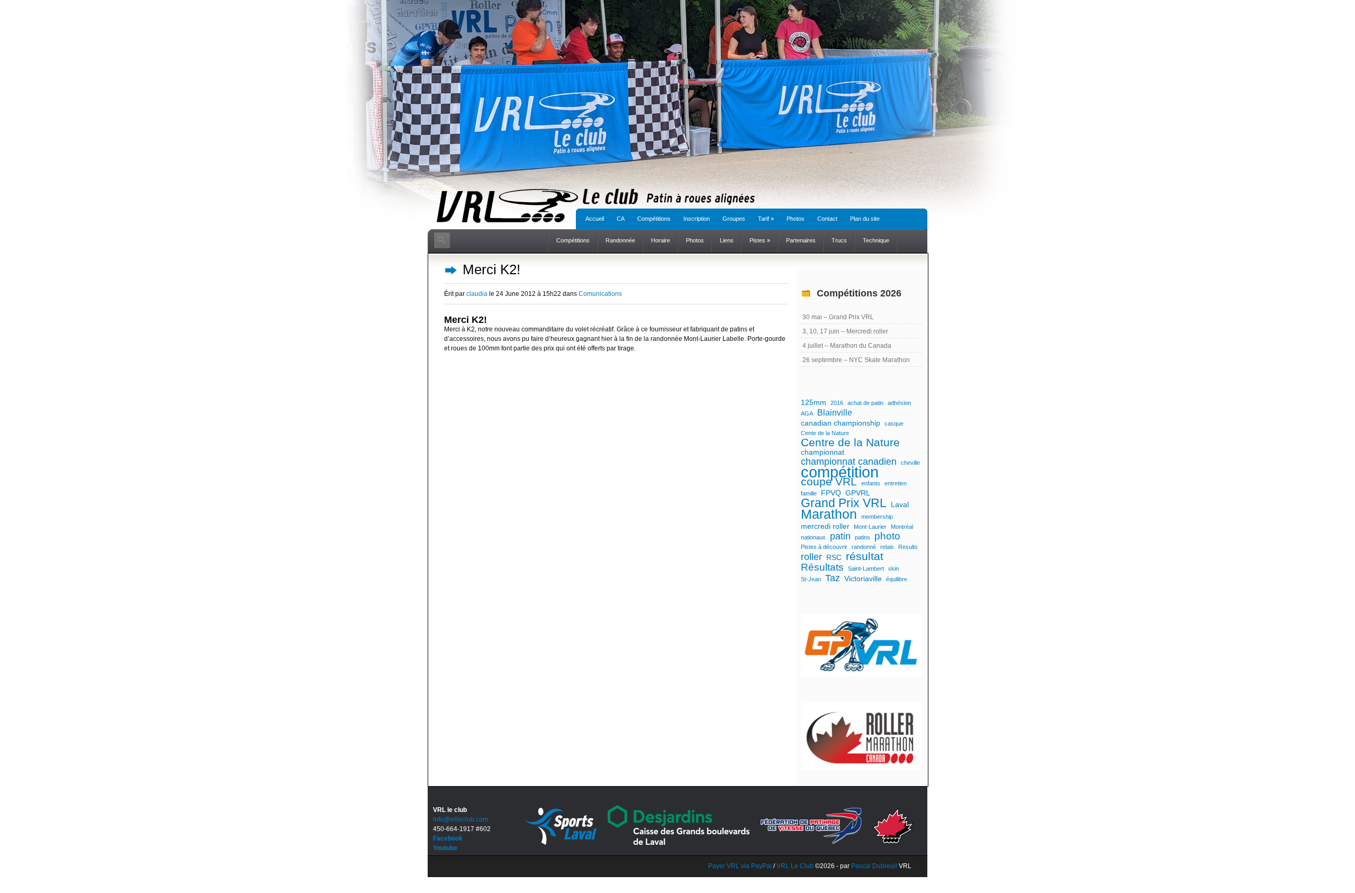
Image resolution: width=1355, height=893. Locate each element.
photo (887, 536)
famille (809, 493)
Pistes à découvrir (824, 547)
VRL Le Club (795, 866)
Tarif (766, 218)
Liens (727, 240)
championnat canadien (849, 461)
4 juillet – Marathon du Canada (846, 345)
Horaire (660, 240)
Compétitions (654, 218)
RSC (834, 557)
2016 (836, 403)
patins (862, 537)
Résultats (822, 567)
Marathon (829, 514)
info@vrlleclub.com (460, 819)
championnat (822, 452)
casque (894, 423)
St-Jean (811, 579)
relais (887, 547)
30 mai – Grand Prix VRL (838, 317)
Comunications (600, 293)
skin (893, 568)
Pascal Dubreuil (874, 866)
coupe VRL (829, 481)
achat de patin (865, 403)
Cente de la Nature (825, 433)
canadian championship (840, 423)
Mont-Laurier (870, 527)
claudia (476, 293)
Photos (796, 218)
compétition (840, 472)
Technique (876, 240)
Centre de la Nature (850, 442)
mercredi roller (825, 526)
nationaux (813, 537)
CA (621, 218)
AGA (807, 413)
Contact (827, 218)
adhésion (899, 403)
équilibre (896, 579)
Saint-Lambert (866, 568)
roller (811, 557)
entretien (895, 483)
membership (877, 516)
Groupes (733, 218)
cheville (910, 462)
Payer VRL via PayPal (740, 866)
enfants (870, 483)
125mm (813, 402)
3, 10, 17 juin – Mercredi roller (845, 331)
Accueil (594, 218)
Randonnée (620, 240)
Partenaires (801, 240)
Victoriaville (863, 578)
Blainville (834, 412)
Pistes (759, 240)
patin (840, 536)
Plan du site (865, 218)
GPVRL (857, 493)
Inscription (696, 218)
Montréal (902, 527)
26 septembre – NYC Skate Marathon (856, 360)
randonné (864, 547)
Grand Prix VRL (844, 503)
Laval (900, 504)
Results (908, 547)
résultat (864, 556)
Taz (832, 578)
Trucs (839, 240)
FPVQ (831, 493)
